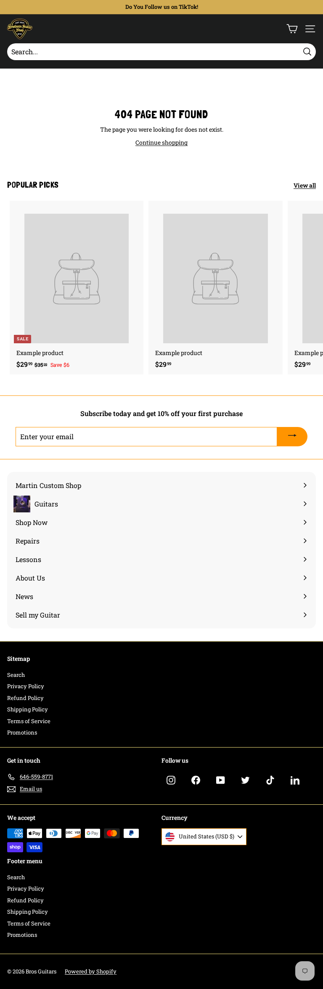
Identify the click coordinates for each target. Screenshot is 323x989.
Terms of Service (28, 721)
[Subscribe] (292, 436)
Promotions (22, 732)
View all (305, 185)
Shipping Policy (27, 709)
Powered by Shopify (90, 971)
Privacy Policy (25, 686)
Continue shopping (161, 142)
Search (16, 675)
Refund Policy (25, 698)
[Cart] (292, 28)
